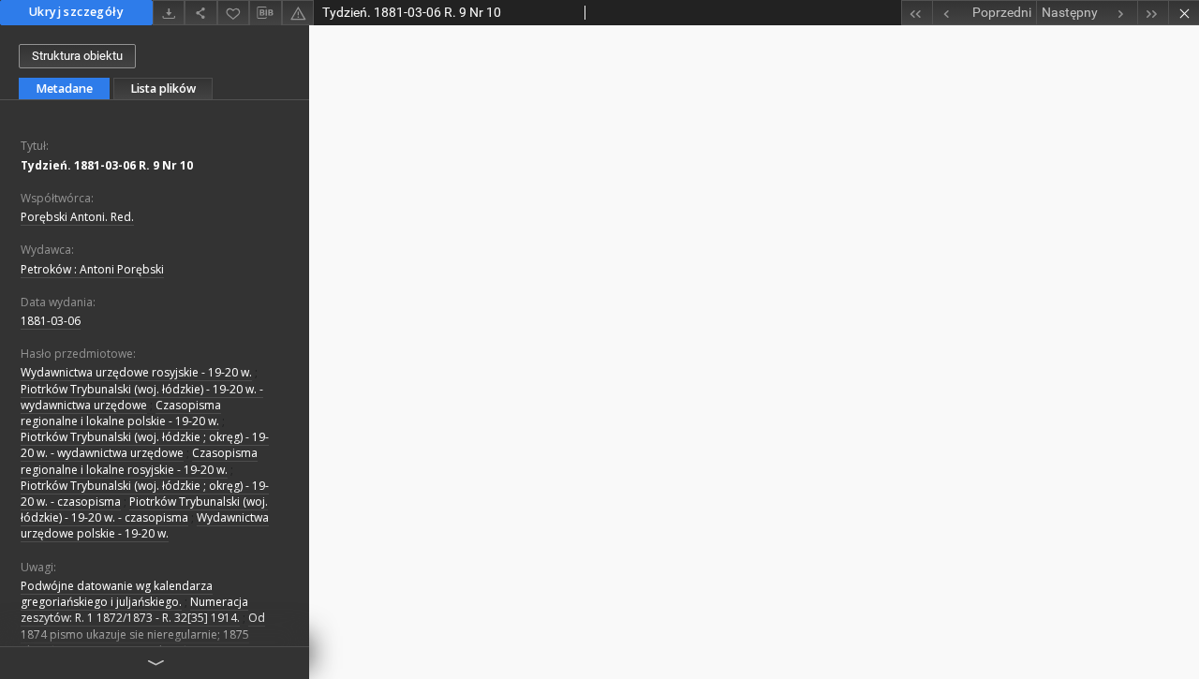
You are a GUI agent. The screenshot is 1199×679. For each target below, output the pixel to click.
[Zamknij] (1183, 12)
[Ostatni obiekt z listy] (1152, 12)
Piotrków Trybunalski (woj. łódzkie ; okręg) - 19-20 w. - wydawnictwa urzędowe (145, 445)
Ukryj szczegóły (76, 12)
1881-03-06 (51, 321)
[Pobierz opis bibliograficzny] (265, 13)
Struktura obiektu (77, 56)
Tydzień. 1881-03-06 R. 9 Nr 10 (107, 165)
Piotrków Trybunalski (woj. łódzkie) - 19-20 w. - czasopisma (144, 509)
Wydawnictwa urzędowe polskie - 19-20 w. (145, 525)
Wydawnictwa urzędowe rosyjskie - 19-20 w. (136, 372)
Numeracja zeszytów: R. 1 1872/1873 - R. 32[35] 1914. (134, 610)
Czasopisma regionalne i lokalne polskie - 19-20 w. (121, 413)
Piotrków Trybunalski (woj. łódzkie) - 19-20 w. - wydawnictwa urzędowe (142, 397)
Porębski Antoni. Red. (77, 217)
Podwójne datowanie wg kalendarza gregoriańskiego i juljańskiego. (117, 594)
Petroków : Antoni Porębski (92, 269)
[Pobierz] (169, 12)
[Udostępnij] (200, 12)
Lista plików (163, 88)
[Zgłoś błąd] (298, 12)
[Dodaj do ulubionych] (233, 12)
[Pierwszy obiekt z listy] (916, 12)
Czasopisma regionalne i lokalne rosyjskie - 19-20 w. (139, 461)
